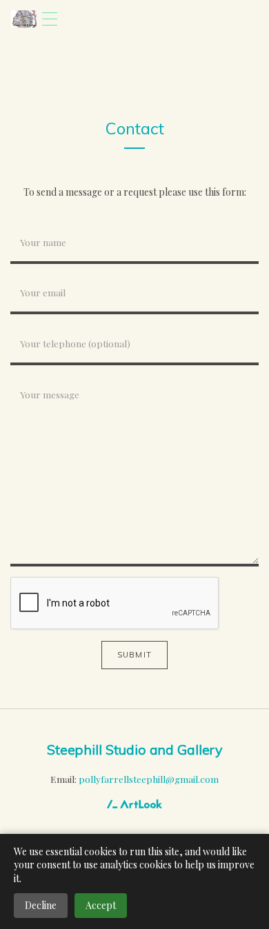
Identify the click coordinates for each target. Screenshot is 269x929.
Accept (101, 905)
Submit (134, 655)
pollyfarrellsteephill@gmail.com (149, 779)
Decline (41, 905)
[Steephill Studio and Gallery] (24, 19)
